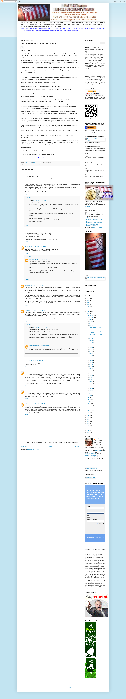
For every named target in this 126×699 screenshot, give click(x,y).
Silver (91, 450)
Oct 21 (91, 351)
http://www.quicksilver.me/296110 (93, 219)
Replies (29, 197)
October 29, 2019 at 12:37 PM (38, 247)
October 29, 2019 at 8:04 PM (42, 345)
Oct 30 (91, 323)
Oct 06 (91, 381)
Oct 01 (91, 390)
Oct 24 (91, 347)
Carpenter (27, 285)
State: (88, 515)
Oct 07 (91, 379)
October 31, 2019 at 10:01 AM (37, 372)
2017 (88, 415)
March (90, 406)
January (90, 410)
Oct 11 (91, 371)
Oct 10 (91, 373)
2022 (88, 307)
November (91, 317)
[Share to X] (47, 162)
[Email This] (43, 162)
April (89, 403)
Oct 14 (91, 364)
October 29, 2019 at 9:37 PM (42, 259)
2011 (88, 428)
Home (50, 446)
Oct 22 (91, 349)
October (90, 319)
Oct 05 (91, 383)
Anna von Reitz (28, 164)
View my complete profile (91, 462)
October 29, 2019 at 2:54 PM (40, 327)
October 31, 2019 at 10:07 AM (37, 391)
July (89, 397)
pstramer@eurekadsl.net (91, 455)
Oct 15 (91, 362)
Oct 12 (91, 368)
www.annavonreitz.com (60, 150)
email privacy (99, 526)
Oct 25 (91, 345)
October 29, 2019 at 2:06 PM (38, 310)
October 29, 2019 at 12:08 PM (36, 174)
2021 (88, 309)
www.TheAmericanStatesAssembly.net (46, 115)
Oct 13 (91, 366)
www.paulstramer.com (90, 453)
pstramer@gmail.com (97, 227)
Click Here (87, 206)
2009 (88, 432)
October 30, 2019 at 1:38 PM (36, 360)
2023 (88, 304)
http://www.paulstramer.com (92, 224)
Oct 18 (91, 358)
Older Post (76, 446)
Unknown (27, 372)
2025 (88, 300)
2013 (88, 423)
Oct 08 (91, 377)
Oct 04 (91, 386)
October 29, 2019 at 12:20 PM (40, 200)
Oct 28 (91, 338)
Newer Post (24, 446)
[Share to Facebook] (49, 162)
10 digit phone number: (92, 519)
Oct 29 (91, 325)
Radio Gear (98, 450)
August (90, 395)
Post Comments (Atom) (33, 449)
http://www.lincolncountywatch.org (93, 222)
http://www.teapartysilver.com (92, 221)
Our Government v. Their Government (40, 164)
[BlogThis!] (45, 162)
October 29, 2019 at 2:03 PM (38, 285)
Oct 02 (91, 388)
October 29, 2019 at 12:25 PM (36, 231)
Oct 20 (91, 353)
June (89, 399)
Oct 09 (91, 375)
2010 (88, 430)
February (90, 408)
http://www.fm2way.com (91, 218)
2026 (88, 298)
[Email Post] (40, 162)
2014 (88, 421)
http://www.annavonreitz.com (92, 225)
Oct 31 (91, 321)
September (91, 393)
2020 (88, 311)
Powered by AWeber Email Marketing (95, 530)
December (91, 315)
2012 (88, 426)
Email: (88, 511)
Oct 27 (91, 340)
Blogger (70, 687)
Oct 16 (91, 360)
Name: (88, 506)
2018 (88, 413)
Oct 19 (91, 355)
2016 (88, 417)
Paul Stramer (99, 439)
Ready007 (27, 247)
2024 (88, 302)
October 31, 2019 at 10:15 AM (37, 403)
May (89, 401)
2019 (88, 313)
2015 (88, 419)
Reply (26, 194)
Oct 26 (91, 343)
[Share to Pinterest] (50, 162)
